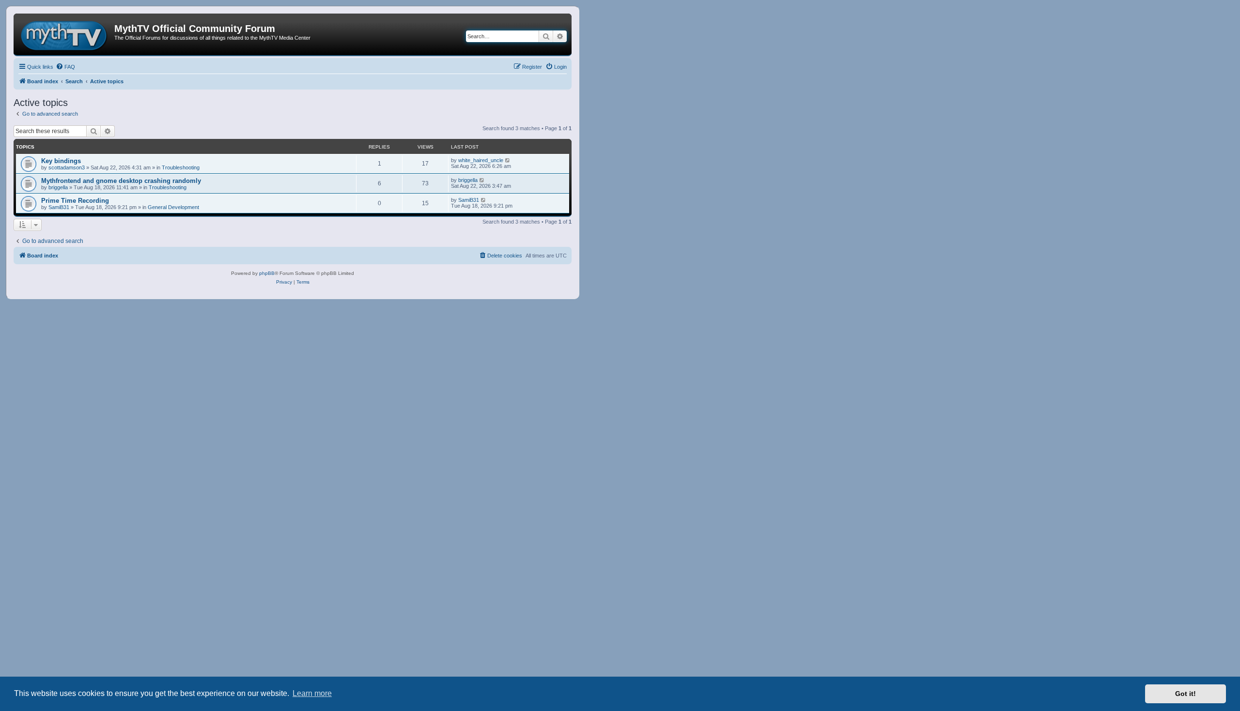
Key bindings (61, 161)
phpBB (267, 273)
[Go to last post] (508, 160)
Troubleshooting (181, 167)
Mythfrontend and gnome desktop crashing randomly (121, 180)
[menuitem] (65, 67)
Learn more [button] (312, 693)
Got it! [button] (1185, 693)
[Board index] (65, 34)
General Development (173, 207)
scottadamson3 (66, 167)
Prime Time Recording (75, 200)
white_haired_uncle (480, 160)
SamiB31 (58, 207)
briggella (58, 187)
